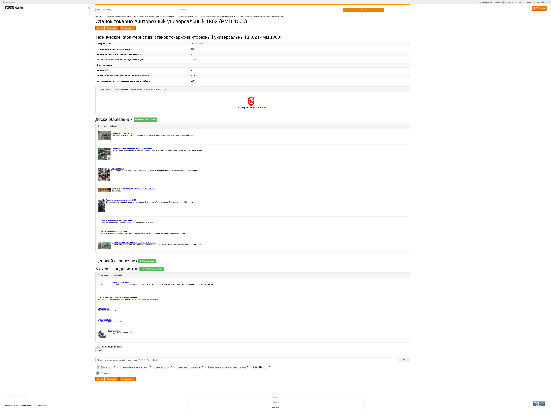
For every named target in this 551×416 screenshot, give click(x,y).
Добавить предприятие (152, 269)
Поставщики (112, 28)
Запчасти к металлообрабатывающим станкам (132, 148)
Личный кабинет (543, 2)
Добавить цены (148, 261)
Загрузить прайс (511, 2)
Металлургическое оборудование (119, 16)
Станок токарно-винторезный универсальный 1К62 (134, 243)
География (105, 373)
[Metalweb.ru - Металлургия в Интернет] (13, 7)
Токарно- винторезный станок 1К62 (121, 200)
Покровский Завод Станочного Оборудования (117, 297)
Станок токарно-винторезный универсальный (218, 16)
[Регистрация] (520, 2)
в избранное (10, 2)
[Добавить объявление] (480, 2)
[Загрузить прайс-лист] (503, 2)
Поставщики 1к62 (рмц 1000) (110, 275)
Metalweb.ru (99, 16)
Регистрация (527, 2)
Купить (100, 28)
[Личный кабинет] (535, 2)
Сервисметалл (114, 331)
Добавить (539, 8)
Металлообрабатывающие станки (146, 16)
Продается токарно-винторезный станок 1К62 (117, 220)
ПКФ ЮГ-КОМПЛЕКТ (120, 283)
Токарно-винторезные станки (187, 16)
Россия (99, 350)
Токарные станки (168, 16)
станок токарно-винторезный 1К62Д (113, 232)
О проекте (275, 397)
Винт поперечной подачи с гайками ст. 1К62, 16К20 (133, 189)
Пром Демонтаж (104, 320)
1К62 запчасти (117, 169)
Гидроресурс (103, 309)
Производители (127, 28)
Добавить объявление (491, 2)
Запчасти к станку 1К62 (122, 133)
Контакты (275, 402)
